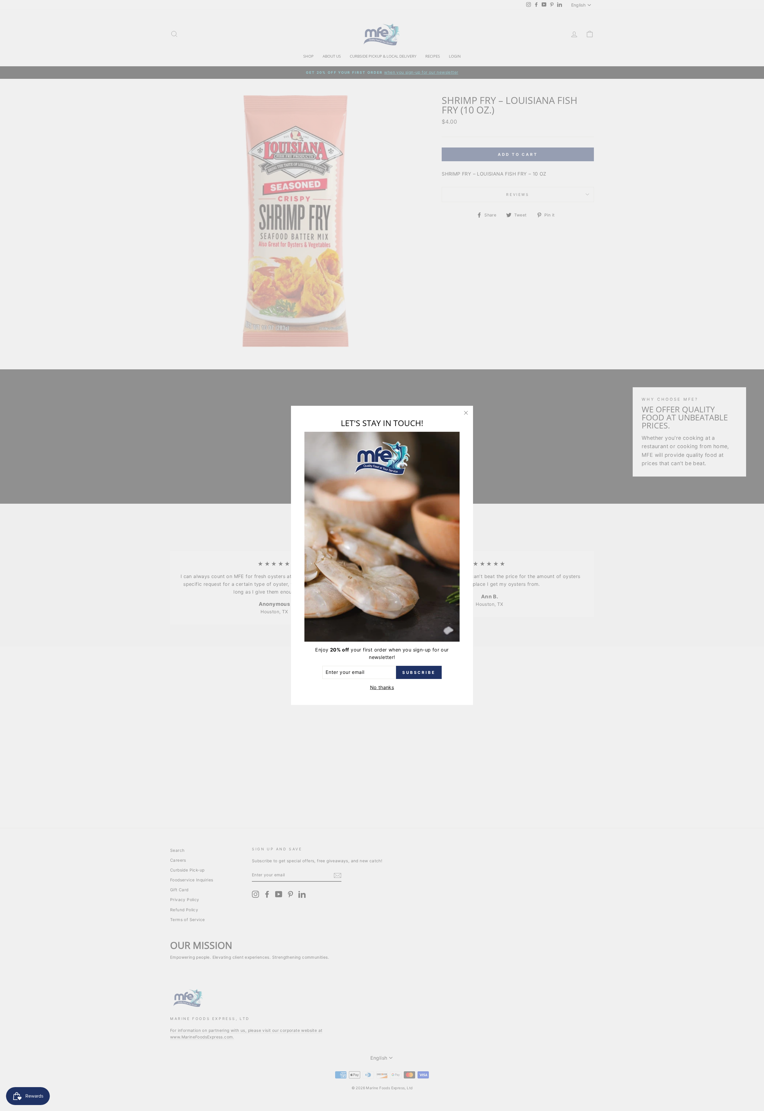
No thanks (382, 687)
